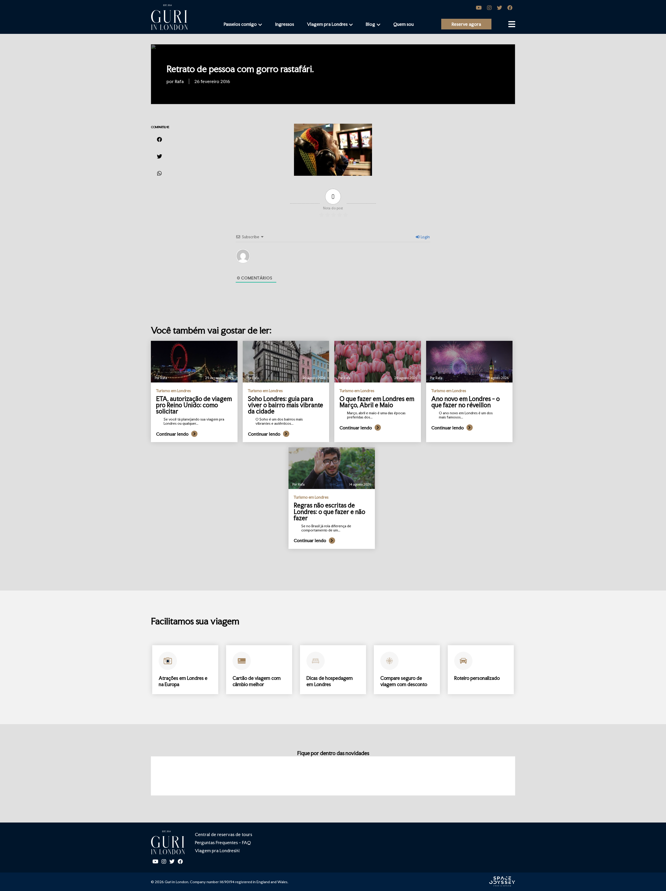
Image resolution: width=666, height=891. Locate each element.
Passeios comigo (240, 24)
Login (425, 236)
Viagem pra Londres (327, 24)
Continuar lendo (172, 434)
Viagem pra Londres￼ (217, 850)
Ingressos (284, 24)
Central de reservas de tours (223, 834)
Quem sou (403, 24)
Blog (370, 24)
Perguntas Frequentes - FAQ (223, 842)
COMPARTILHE (160, 127)
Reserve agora (466, 24)
